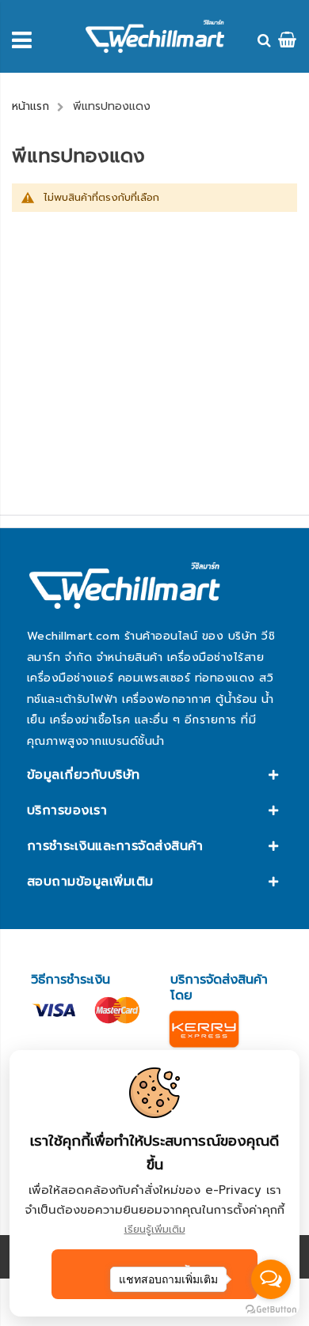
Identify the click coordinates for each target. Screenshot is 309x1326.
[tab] (155, 775)
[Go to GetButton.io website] (271, 1310)
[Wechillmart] (155, 36)
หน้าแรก (30, 106)
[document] (154, 1183)
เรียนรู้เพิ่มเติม (154, 1229)
